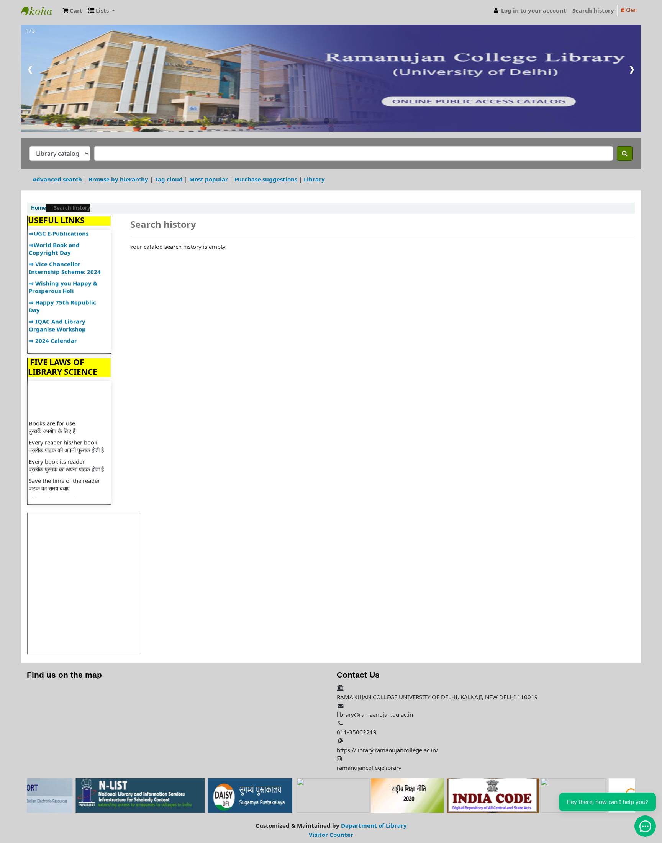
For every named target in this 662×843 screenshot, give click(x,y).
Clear (631, 10)
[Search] (625, 153)
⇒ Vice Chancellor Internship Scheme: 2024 (65, 257)
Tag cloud (169, 179)
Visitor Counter (331, 834)
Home (38, 208)
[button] (72, 10)
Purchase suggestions (265, 179)
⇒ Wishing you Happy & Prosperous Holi (63, 276)
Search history (593, 10)
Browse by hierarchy (118, 179)
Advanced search (57, 179)
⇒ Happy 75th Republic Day (62, 296)
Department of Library (374, 825)
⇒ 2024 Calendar (53, 330)
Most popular (208, 179)
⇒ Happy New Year (56, 341)
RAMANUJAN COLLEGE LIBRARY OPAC (40, 10)
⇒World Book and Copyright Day (54, 238)
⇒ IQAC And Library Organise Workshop (57, 315)
